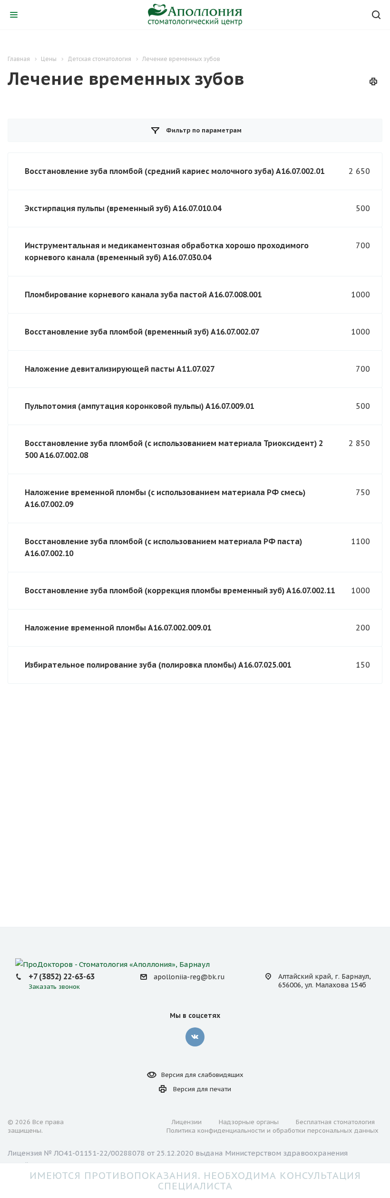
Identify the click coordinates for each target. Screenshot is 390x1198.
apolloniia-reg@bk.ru (189, 977)
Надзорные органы (249, 1122)
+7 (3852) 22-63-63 (62, 976)
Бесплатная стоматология (335, 1122)
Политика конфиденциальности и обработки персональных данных (272, 1131)
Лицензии (187, 1122)
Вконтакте (195, 1036)
